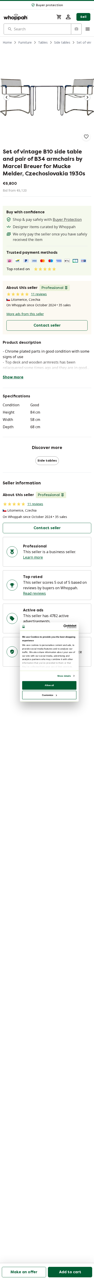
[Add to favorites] (86, 136)
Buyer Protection (67, 219)
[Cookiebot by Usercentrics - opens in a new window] (63, 626)
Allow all (49, 685)
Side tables (62, 42)
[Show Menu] (87, 29)
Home (7, 42)
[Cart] (59, 17)
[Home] (27, 17)
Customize (47, 695)
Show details (64, 675)
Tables (43, 42)
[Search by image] (76, 29)
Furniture (25, 42)
